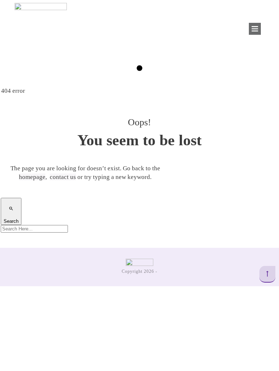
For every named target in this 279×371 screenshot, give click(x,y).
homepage (32, 177)
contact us (63, 177)
